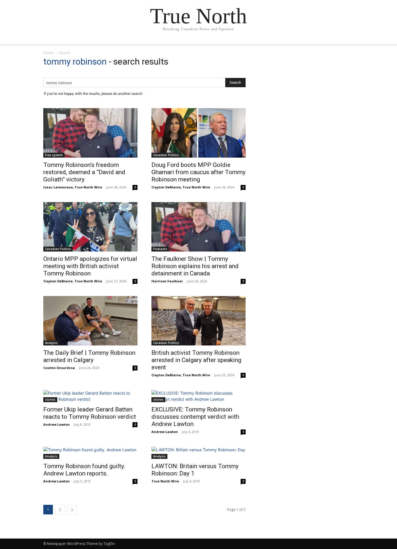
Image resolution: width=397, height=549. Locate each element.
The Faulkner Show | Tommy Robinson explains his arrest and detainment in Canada (195, 266)
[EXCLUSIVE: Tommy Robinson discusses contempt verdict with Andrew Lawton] (198, 396)
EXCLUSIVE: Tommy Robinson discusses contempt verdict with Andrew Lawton (195, 416)
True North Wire (165, 481)
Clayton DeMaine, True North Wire (180, 187)
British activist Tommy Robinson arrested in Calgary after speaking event (196, 360)
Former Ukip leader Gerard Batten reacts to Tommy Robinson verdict (89, 413)
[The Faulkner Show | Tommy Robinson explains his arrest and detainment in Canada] (198, 227)
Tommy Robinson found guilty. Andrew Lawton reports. (84, 470)
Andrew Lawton (56, 424)
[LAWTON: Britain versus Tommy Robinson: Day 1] (198, 453)
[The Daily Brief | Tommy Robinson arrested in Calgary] (90, 320)
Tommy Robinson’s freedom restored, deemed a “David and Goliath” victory (84, 172)
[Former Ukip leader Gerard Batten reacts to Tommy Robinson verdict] (90, 396)
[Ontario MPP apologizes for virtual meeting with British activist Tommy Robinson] (90, 227)
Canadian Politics (166, 155)
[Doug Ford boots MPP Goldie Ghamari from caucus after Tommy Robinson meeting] (198, 133)
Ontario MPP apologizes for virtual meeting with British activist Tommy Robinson (90, 266)
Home (48, 52)
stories (50, 400)
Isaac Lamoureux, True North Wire (72, 187)
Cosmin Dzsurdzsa (59, 368)
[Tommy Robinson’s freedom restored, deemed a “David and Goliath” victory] (90, 133)
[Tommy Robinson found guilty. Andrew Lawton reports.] (90, 453)
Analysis (51, 343)
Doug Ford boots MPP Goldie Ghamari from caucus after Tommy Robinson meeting (198, 172)
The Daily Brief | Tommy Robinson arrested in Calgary (89, 356)
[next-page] (72, 509)
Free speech (54, 155)
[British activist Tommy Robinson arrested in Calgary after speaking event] (198, 320)
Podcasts (160, 249)
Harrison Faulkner (167, 281)
